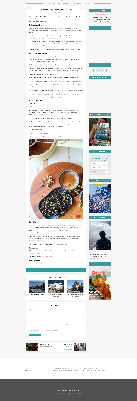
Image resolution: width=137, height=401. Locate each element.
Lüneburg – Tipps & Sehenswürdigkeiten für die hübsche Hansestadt (66, 348)
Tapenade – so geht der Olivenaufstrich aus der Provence (43, 263)
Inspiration (66, 3)
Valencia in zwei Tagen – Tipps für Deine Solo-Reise (95, 372)
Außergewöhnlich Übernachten (62, 368)
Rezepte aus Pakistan (46, 256)
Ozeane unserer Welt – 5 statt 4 (37, 294)
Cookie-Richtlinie (71, 393)
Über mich (87, 3)
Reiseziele (56, 3)
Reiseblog (81, 393)
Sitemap (76, 393)
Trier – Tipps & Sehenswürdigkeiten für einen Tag (95, 370)
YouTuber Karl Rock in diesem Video (57, 81)
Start (48, 3)
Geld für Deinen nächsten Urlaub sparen (64, 372)
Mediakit (28, 372)
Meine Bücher (77, 3)
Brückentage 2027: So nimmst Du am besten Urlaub (66, 370)
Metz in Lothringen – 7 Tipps (90, 368)
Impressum (59, 393)
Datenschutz (64, 393)
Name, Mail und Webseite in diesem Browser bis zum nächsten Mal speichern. (46, 327)
